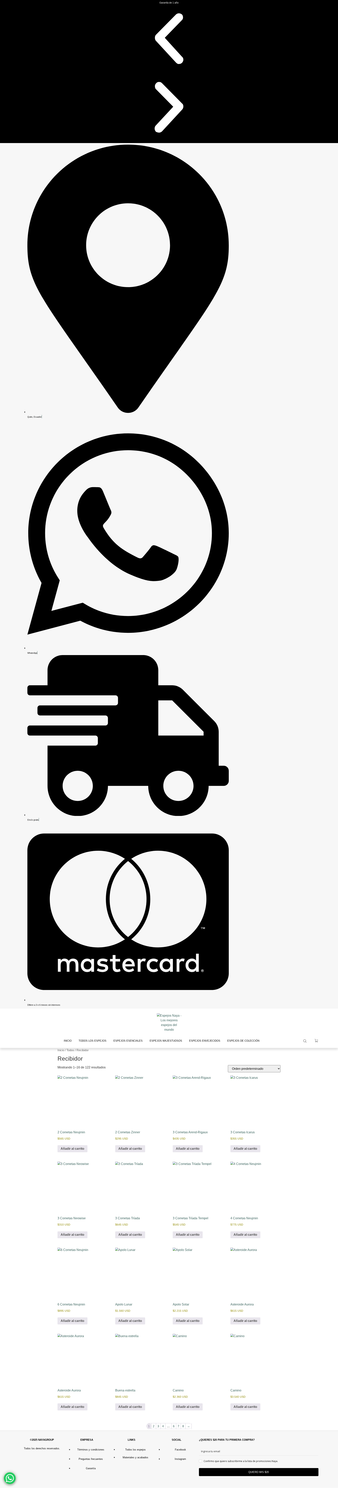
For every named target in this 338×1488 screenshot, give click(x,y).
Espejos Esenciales (128, 1040)
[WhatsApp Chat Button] (10, 1478)
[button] (169, 39)
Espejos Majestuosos (166, 1040)
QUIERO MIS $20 (258, 1472)
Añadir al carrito (72, 1148)
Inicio (68, 1040)
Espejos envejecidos (204, 1040)
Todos (70, 1050)
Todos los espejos (92, 1040)
